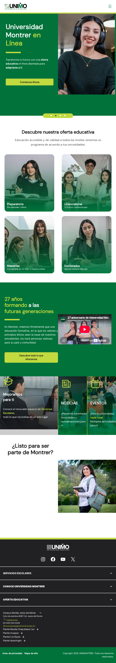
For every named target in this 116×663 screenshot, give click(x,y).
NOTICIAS (69, 403)
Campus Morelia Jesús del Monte (19, 613)
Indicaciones (12, 620)
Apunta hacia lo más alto (76, 269)
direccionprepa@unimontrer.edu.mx (19, 626)
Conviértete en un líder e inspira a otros (26, 269)
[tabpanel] (58, 54)
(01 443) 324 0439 (11, 623)
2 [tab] (55, 115)
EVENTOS (98, 403)
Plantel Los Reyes (11, 636)
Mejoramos (12, 394)
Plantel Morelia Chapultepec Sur (19, 629)
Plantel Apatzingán (12, 640)
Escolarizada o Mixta (16, 207)
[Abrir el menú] (110, 6)
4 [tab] (64, 115)
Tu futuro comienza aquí (75, 207)
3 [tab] (60, 115)
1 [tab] (51, 115)
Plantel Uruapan (11, 633)
